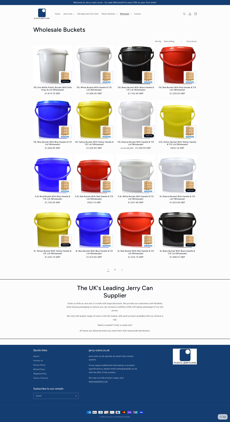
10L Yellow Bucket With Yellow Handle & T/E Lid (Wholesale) (94, 143)
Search (36, 356)
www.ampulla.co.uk (98, 381)
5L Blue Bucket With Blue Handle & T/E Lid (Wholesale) (94, 252)
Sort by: (158, 41)
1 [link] (108, 269)
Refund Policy (39, 369)
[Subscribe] (75, 396)
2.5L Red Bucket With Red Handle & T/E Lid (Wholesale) (94, 197)
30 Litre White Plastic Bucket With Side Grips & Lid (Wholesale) (53, 88)
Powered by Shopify (123, 417)
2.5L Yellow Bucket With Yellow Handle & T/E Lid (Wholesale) (177, 143)
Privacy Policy (39, 365)
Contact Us (38, 361)
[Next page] (122, 269)
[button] (69, 14)
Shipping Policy (40, 374)
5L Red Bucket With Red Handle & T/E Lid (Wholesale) (136, 252)
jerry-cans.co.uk (111, 417)
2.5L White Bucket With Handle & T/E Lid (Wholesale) (136, 197)
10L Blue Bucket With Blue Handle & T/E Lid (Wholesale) (52, 143)
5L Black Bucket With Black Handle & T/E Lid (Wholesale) (177, 252)
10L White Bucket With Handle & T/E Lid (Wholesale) (94, 88)
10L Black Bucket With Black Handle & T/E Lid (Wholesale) (136, 88)
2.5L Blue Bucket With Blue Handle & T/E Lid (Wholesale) (52, 197)
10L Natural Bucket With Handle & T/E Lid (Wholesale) (136, 143)
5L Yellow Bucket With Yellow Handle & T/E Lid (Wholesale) (52, 252)
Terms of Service (40, 378)
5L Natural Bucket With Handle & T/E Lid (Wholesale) (177, 197)
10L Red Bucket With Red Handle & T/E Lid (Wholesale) (177, 88)
